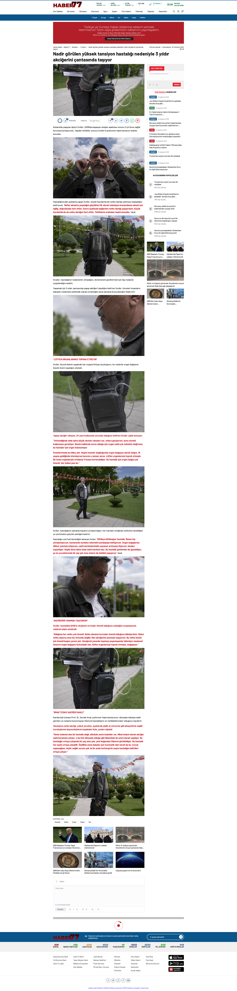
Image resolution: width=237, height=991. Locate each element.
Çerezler (119, 988)
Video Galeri (135, 960)
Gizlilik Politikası (109, 988)
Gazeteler (163, 11)
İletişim (100, 988)
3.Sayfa (94, 18)
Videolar (139, 11)
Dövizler (117, 960)
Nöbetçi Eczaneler (80, 963)
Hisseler (133, 946)
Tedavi (82, 822)
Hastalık (57, 822)
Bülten (112, 18)
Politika (142, 18)
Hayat (134, 18)
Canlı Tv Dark (78, 957)
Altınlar (117, 957)
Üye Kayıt (149, 960)
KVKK (125, 988)
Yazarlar (150, 11)
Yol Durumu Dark (59, 960)
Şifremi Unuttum (152, 963)
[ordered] (83, 909)
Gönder (60, 909)
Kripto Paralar (177, 946)
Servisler (71, 11)
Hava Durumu (102, 946)
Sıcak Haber (136, 970)
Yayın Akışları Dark (80, 960)
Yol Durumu (160, 946)
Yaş (89, 822)
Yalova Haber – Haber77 (61, 47)
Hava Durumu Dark (60, 957)
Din (119, 18)
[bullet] (86, 909)
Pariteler (146, 946)
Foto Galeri (126, 11)
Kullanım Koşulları (134, 988)
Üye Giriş (149, 957)
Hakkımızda (92, 988)
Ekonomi (95, 11)
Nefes (66, 822)
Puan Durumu (118, 946)
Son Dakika (57, 11)
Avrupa (103, 18)
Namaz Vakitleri (70, 946)
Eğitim (126, 18)
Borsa (56, 946)
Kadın (114, 11)
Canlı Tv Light (58, 963)
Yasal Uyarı (145, 988)
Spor (105, 11)
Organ (74, 822)
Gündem (83, 11)
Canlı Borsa (97, 957)
